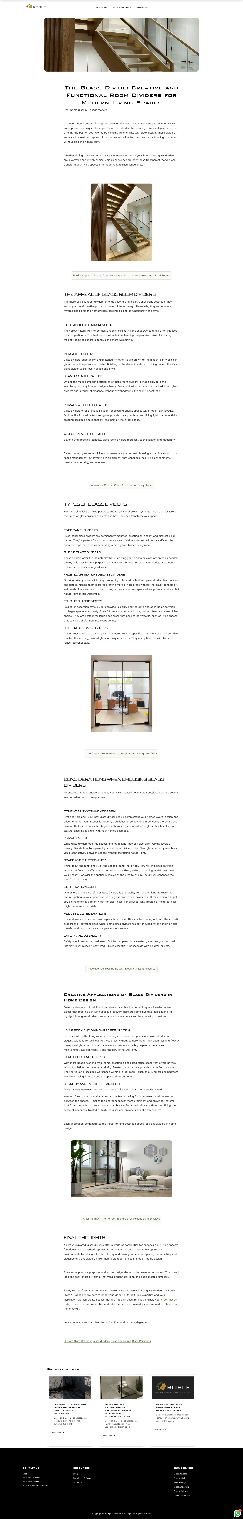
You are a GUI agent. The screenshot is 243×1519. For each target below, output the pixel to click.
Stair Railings (180, 1482)
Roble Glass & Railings (120, 1513)
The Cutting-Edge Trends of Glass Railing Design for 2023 (121, 753)
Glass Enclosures (121, 1341)
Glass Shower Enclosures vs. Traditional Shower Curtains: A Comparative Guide (118, 1410)
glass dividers (101, 1341)
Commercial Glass (182, 1495)
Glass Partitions (141, 1341)
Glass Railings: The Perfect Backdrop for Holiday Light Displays (121, 1218)
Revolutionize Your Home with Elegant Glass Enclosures (121, 968)
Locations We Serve (82, 1478)
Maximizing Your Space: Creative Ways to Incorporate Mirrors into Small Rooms (121, 275)
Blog (75, 1474)
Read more (56, 1432)
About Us (77, 1482)
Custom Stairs (180, 1478)
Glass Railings (180, 1474)
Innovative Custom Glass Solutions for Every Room (121, 485)
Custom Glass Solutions (78, 1341)
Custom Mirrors (181, 1491)
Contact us (170, 1299)
